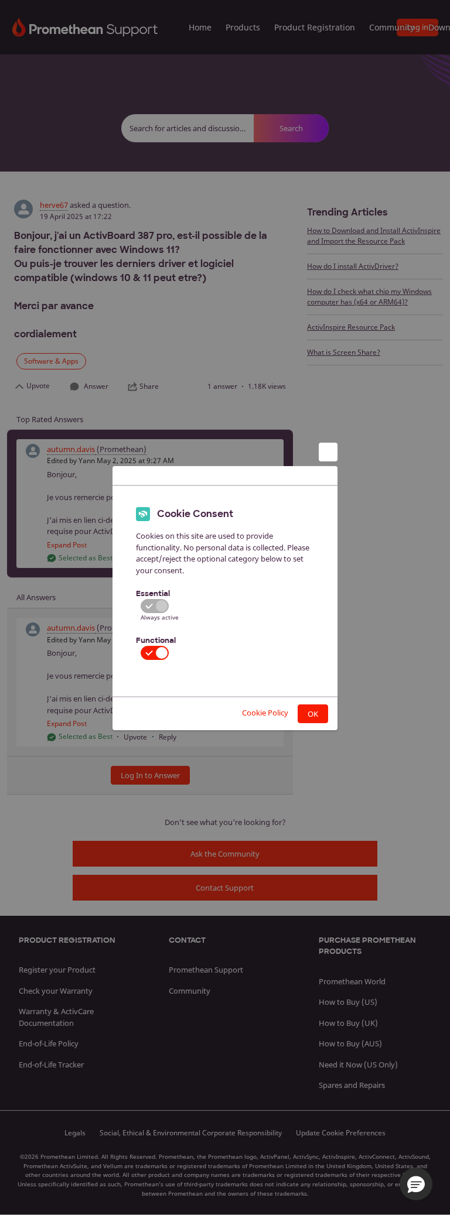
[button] (416, 1184)
